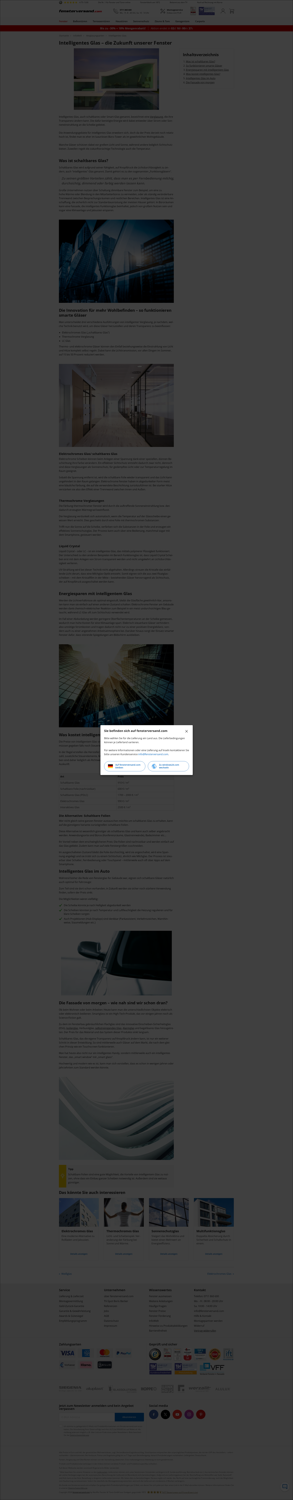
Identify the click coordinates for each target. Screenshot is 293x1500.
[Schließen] (186, 731)
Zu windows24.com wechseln (169, 766)
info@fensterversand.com (153, 754)
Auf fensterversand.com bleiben (127, 766)
